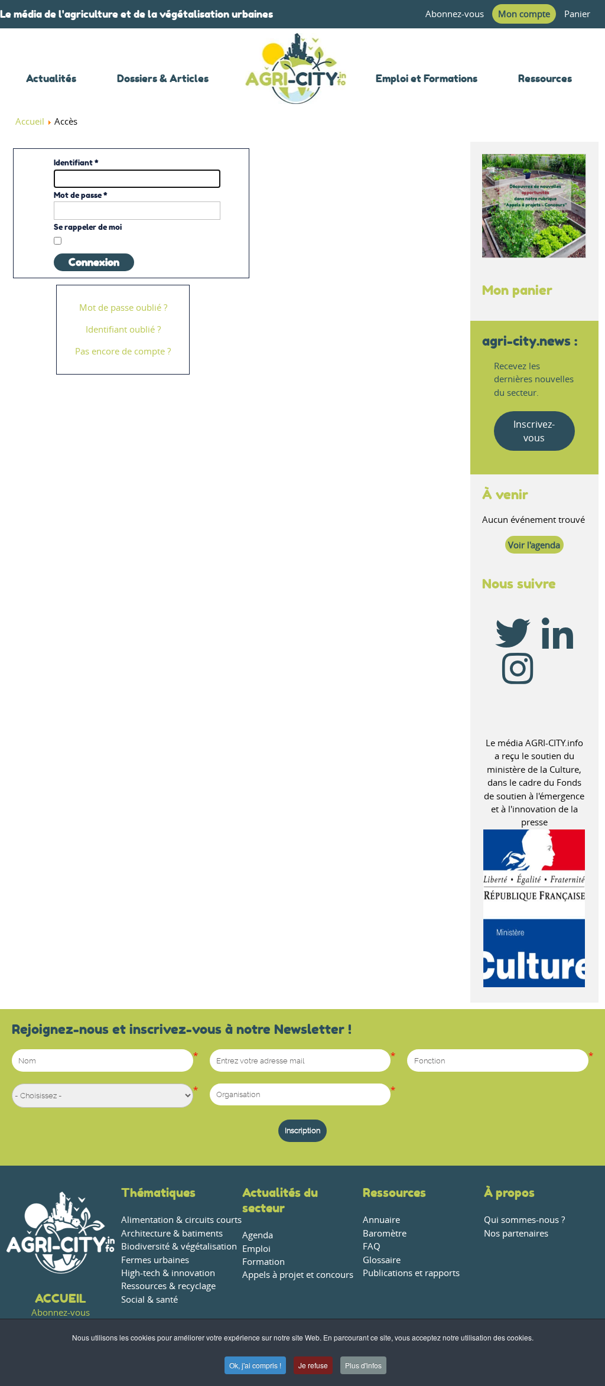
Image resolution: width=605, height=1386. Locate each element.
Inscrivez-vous (534, 431)
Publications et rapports (411, 1272)
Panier (577, 13)
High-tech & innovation (168, 1272)
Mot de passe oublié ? (123, 307)
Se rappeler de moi (88, 227)
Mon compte (524, 13)
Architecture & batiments (172, 1233)
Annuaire (381, 1219)
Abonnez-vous (454, 13)
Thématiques (158, 1192)
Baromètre (384, 1233)
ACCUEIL (60, 1298)
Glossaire (382, 1259)
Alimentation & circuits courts (181, 1219)
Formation (263, 1261)
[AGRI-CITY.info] (295, 88)
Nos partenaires (516, 1233)
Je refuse (313, 1365)
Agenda (257, 1235)
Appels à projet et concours (297, 1274)
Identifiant (76, 162)
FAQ (371, 1246)
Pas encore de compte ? (123, 351)
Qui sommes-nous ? (524, 1219)
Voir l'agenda (534, 545)
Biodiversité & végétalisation (179, 1246)
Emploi (256, 1248)
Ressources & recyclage (168, 1285)
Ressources (394, 1192)
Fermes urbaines (155, 1259)
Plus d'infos (363, 1365)
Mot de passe (81, 195)
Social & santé (149, 1299)
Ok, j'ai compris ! (255, 1365)
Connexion (94, 262)
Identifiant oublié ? (123, 329)
